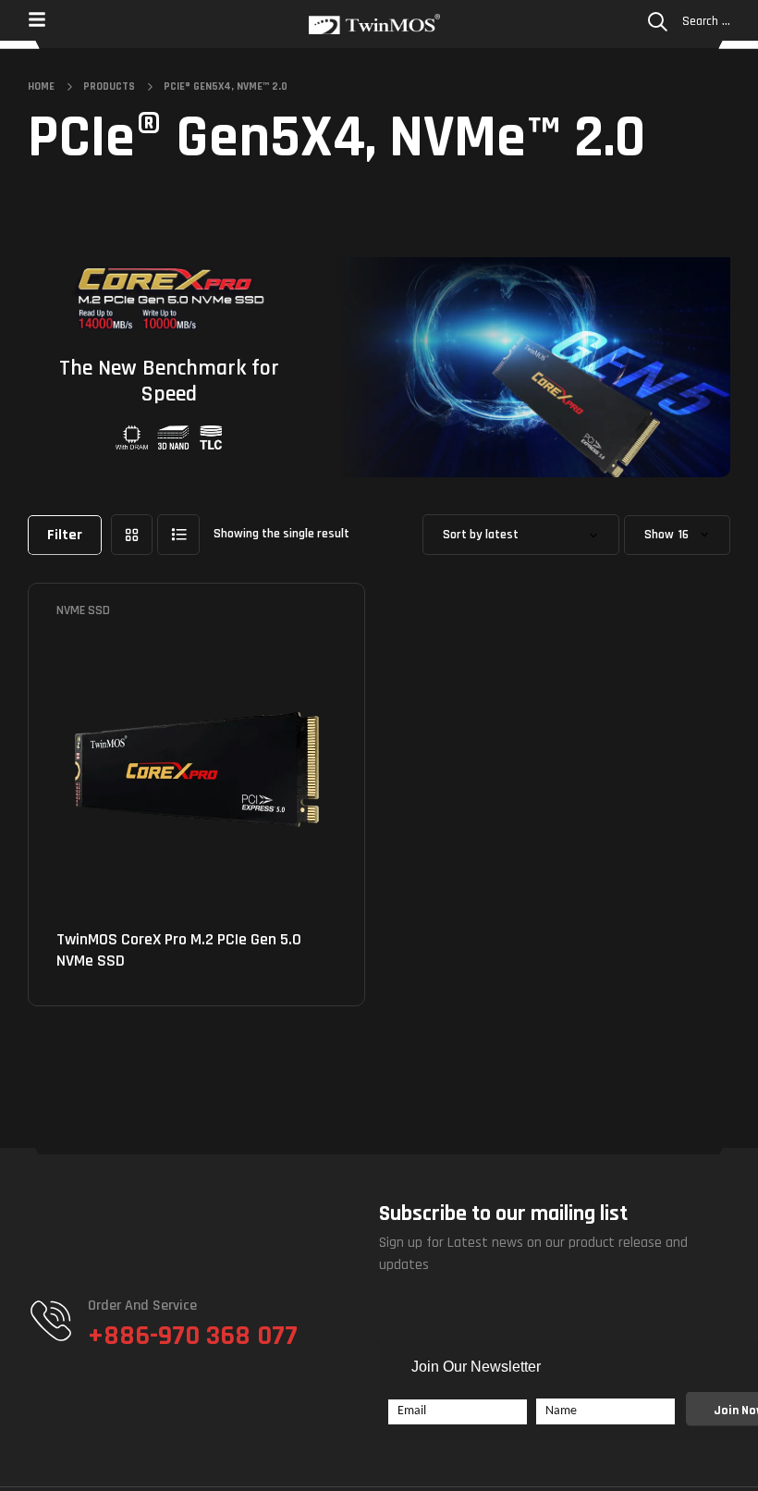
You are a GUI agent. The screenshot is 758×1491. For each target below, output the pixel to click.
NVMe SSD (83, 610)
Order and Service (142, 1305)
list (178, 534)
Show (659, 535)
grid (132, 534)
